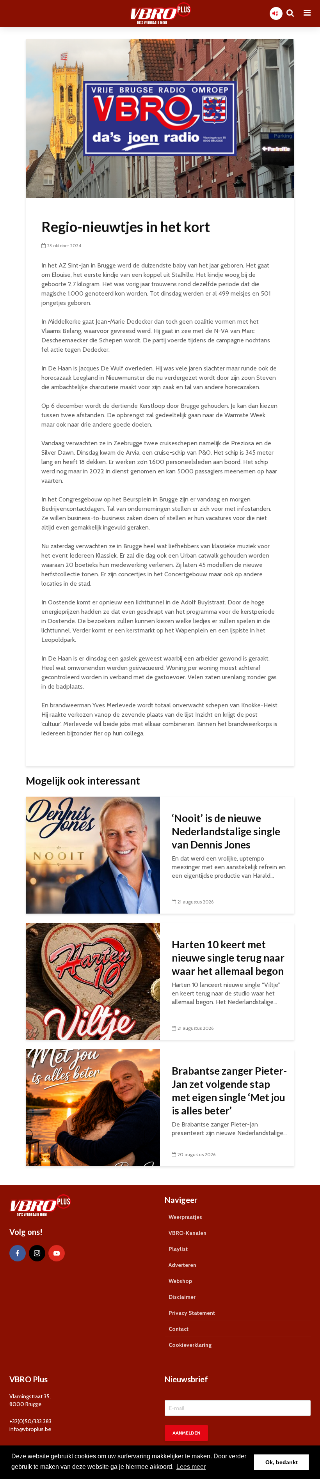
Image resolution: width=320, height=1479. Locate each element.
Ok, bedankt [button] (281, 1462)
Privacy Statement (192, 1312)
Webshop (180, 1280)
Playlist (178, 1248)
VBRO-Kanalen (187, 1232)
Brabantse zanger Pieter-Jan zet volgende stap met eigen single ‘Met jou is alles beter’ (229, 1091)
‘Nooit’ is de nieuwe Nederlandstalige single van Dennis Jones (226, 831)
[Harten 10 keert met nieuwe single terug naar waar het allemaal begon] (93, 981)
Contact (178, 1328)
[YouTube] (56, 1253)
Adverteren (182, 1264)
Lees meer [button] (191, 1466)
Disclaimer (182, 1296)
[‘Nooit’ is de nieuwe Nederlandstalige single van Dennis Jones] (93, 854)
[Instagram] (37, 1253)
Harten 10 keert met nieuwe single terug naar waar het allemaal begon (228, 957)
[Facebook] (17, 1253)
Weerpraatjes (185, 1216)
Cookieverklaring (190, 1344)
